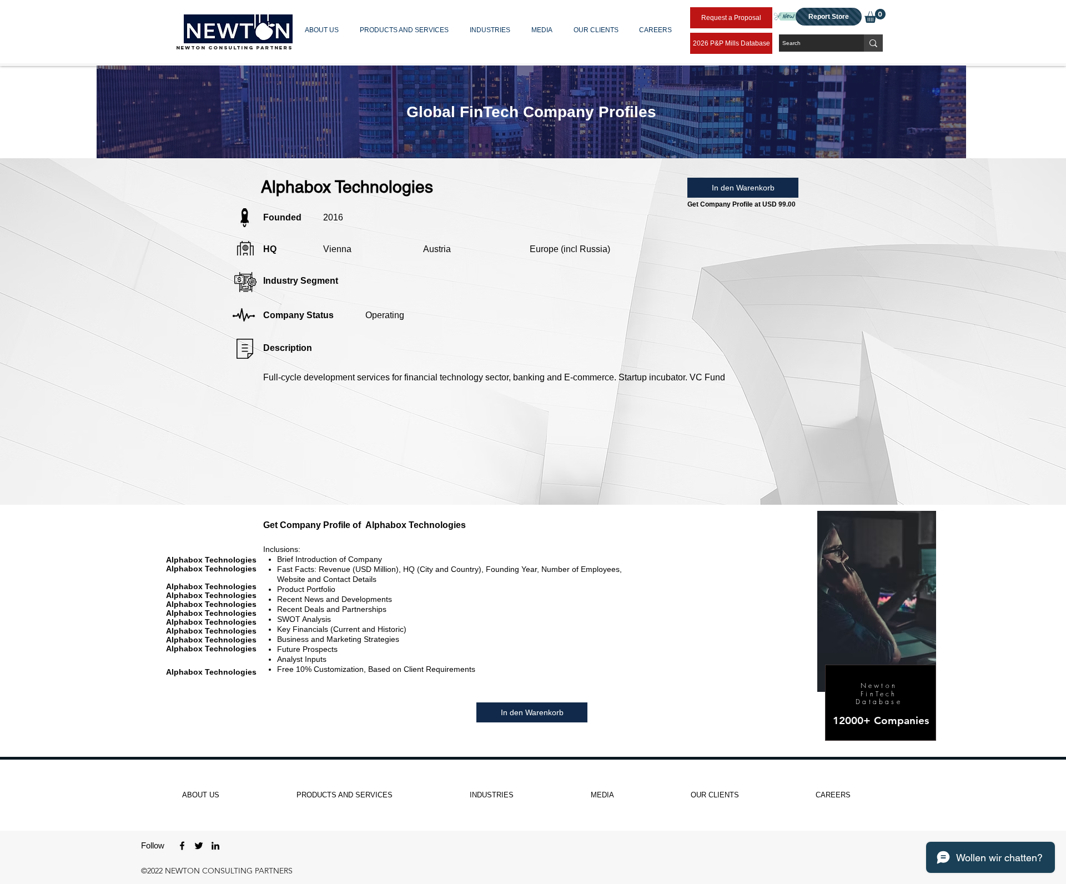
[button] (323, 30)
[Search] (873, 43)
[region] (531, 112)
